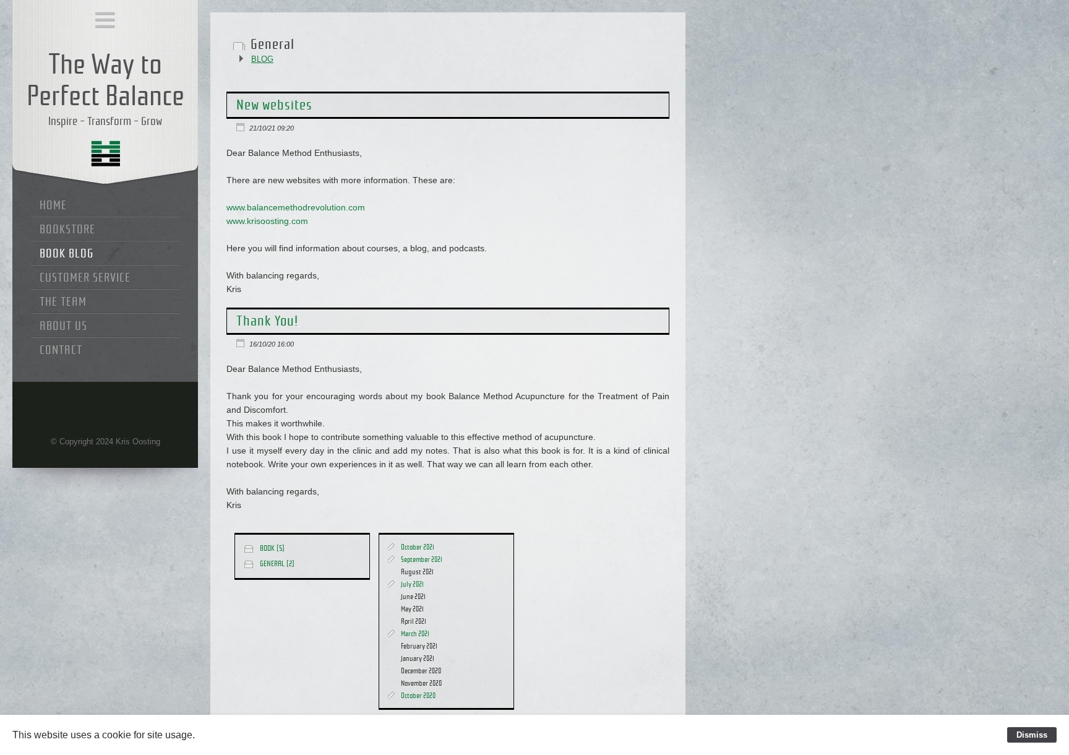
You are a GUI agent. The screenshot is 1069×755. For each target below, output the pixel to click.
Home (53, 205)
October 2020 (418, 695)
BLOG (262, 59)
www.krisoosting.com (267, 221)
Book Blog (66, 253)
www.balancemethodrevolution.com (295, 207)
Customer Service (85, 277)
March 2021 (415, 633)
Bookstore (67, 229)
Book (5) (272, 548)
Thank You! (267, 321)
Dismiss (1031, 735)
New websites (274, 105)
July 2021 (412, 584)
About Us (63, 326)
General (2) (277, 564)
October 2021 (417, 547)
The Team (63, 302)
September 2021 (421, 559)
